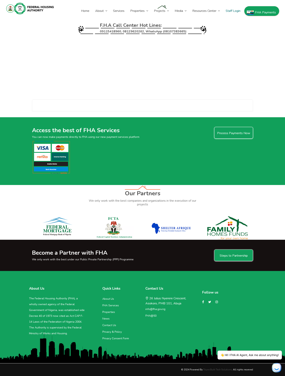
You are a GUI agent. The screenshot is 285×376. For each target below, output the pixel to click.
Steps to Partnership (234, 256)
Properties (108, 312)
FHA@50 (150, 316)
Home (36, 63)
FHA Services (110, 305)
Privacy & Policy (112, 332)
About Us (108, 299)
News (106, 318)
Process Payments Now (233, 133)
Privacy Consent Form (115, 338)
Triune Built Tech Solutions (217, 369)
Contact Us (109, 325)
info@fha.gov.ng (155, 309)
